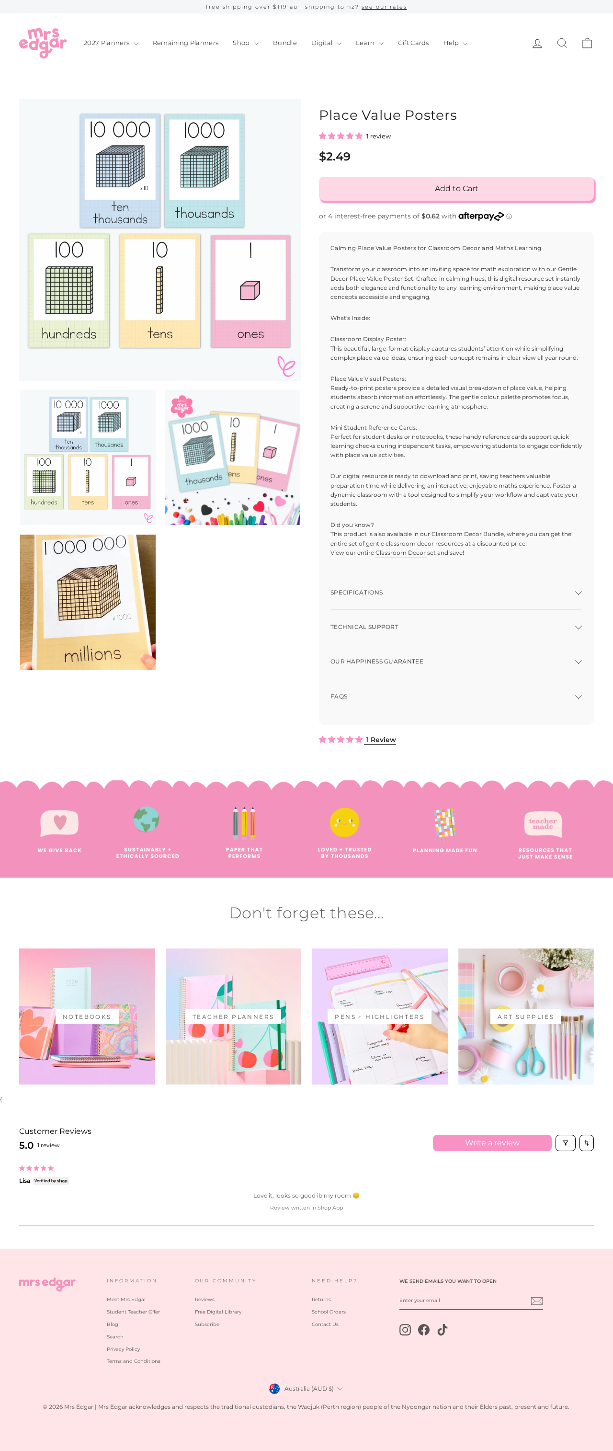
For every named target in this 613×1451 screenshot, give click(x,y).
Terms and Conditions (133, 1361)
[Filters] (566, 1143)
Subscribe (207, 1324)
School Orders (329, 1312)
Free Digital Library (218, 1312)
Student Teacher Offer (133, 1312)
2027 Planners (107, 42)
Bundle (285, 42)
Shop (242, 42)
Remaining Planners (186, 42)
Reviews (205, 1299)
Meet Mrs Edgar (126, 1299)
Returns (321, 1299)
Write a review (492, 1142)
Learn (366, 42)
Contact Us (325, 1324)
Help (452, 42)
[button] (341, 136)
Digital (322, 42)
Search (115, 1337)
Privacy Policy (123, 1349)
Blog (112, 1324)
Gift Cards (413, 42)
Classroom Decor (400, 552)
